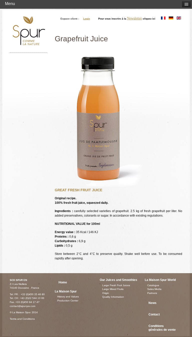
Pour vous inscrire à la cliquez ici (126, 18)
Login (86, 18)
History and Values (68, 296)
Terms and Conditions (22, 318)
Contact (154, 314)
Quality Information (113, 296)
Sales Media (154, 289)
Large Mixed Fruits (113, 289)
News (152, 303)
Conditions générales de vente (162, 328)
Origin (105, 293)
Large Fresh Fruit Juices (116, 285)
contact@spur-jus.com (22, 306)
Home (62, 282)
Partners (152, 293)
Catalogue (153, 285)
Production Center (67, 300)
